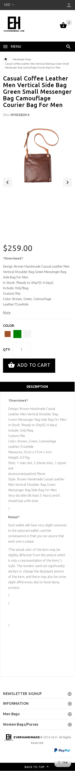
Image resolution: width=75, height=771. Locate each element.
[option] (37, 158)
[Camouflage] (27, 334)
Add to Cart (33, 365)
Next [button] (67, 182)
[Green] (17, 334)
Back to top (35, 767)
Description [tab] (37, 386)
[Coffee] (8, 334)
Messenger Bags (22, 59)
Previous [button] (7, 182)
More (7, 312)
